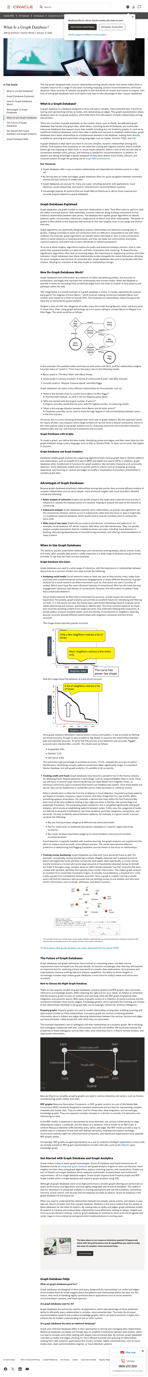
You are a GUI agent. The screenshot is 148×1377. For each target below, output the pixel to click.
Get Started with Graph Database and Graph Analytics (21, 132)
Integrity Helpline (105, 1359)
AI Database (24, 15)
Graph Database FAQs (17, 139)
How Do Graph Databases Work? (19, 103)
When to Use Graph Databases (22, 117)
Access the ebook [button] (85, 1253)
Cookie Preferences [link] (50, 1359)
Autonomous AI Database (59, 15)
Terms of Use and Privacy (30, 1359)
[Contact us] (139, 7)
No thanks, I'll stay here (112, 26)
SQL (134, 138)
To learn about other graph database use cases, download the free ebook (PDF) (79, 947)
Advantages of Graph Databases (17, 111)
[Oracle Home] (23, 7)
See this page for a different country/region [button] (87, 34)
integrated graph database (74, 1166)
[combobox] (74, 6)
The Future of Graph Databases (17, 124)
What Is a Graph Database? (20, 91)
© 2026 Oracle (9, 1359)
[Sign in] (133, 7)
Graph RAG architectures (98, 158)
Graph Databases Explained (20, 96)
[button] (8, 7)
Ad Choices (64, 1359)
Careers (75, 1359)
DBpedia (125, 1144)
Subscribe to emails (88, 1359)
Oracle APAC (8, 15)
